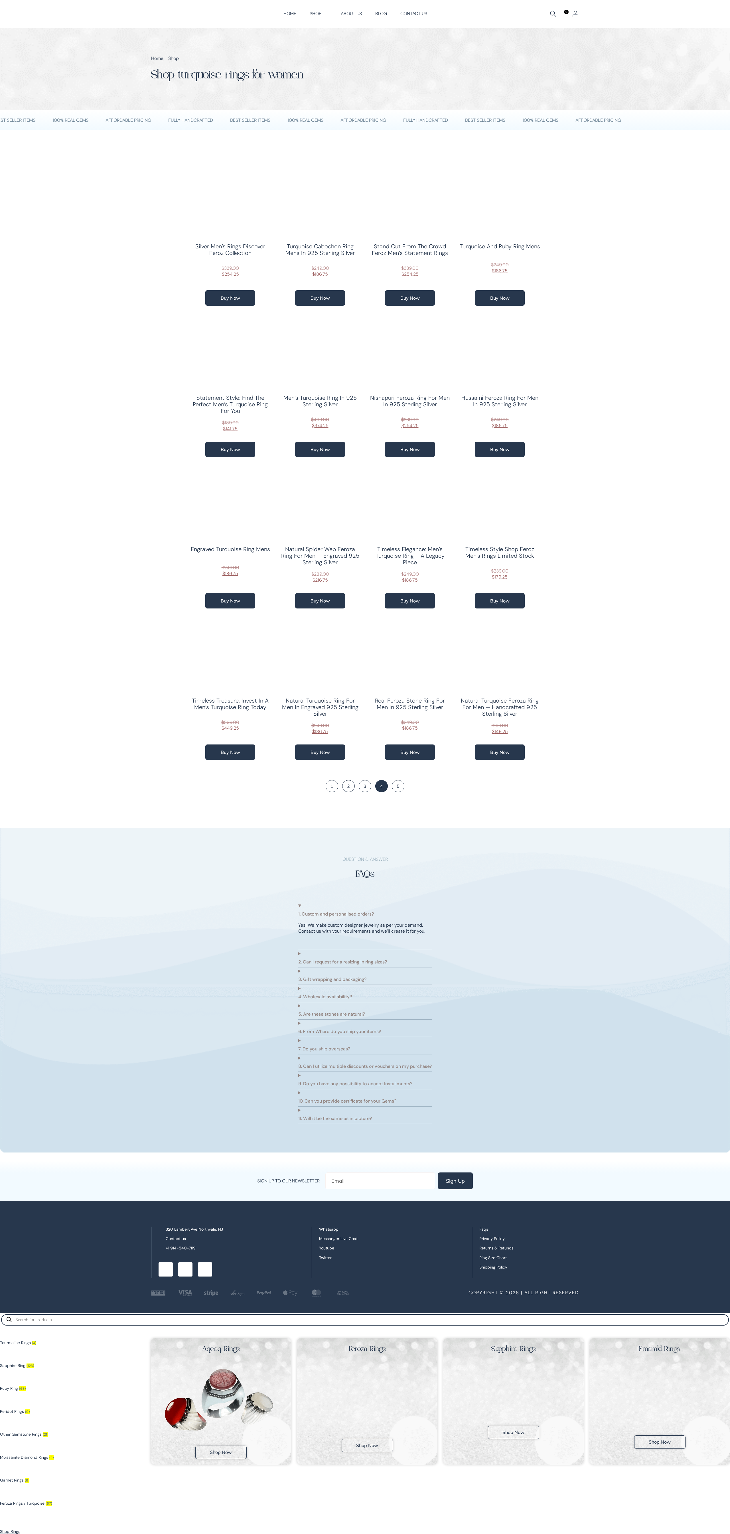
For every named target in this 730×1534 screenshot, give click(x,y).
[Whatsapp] (185, 1269)
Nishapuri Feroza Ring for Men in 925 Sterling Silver (410, 401)
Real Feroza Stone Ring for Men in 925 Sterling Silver (410, 704)
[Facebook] (166, 1269)
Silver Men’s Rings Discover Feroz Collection (230, 250)
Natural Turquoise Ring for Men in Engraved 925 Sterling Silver (320, 707)
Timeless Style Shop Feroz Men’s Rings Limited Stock (499, 552)
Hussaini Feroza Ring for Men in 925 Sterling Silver (499, 401)
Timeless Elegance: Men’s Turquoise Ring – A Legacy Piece (410, 555)
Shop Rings (10, 1531)
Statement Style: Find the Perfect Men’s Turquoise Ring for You (230, 404)
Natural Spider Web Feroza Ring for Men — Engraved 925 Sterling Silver (320, 555)
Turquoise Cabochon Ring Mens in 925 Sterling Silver (320, 250)
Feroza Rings (367, 1349)
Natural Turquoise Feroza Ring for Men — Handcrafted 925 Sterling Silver (500, 707)
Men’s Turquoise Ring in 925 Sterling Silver (320, 401)
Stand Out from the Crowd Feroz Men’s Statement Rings (410, 250)
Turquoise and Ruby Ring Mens (500, 246)
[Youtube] (205, 1269)
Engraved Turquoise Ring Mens (230, 549)
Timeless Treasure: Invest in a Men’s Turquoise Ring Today (230, 704)
